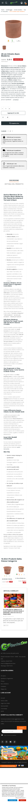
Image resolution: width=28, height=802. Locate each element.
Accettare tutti (12, 800)
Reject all (22, 800)
